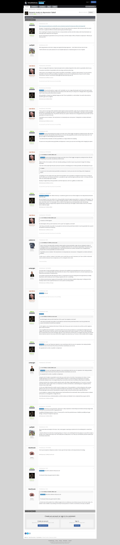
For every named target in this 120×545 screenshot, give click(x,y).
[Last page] (35, 20)
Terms (56, 540)
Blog (49, 6)
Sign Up (93, 2)
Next (32, 19)
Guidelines (34, 6)
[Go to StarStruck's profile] (32, 453)
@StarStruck (41, 470)
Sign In (87, 2)
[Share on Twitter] (28, 533)
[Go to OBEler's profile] (26, 13)
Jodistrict (32, 240)
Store (54, 6)
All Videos (42, 6)
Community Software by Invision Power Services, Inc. (60, 543)
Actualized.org (51, 540)
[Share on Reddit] (30, 533)
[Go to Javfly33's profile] (32, 51)
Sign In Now (77, 525)
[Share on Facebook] (26, 533)
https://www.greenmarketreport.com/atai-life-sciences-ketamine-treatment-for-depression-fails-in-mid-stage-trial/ (62, 26)
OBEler (52, 154)
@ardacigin (41, 293)
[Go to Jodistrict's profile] (32, 245)
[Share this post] (93, 23)
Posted (43, 23)
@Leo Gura (41, 90)
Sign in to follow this (83, 12)
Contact (70, 540)
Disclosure (65, 540)
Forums (27, 6)
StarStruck (31, 448)
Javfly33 (32, 45)
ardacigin (32, 268)
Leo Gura (53, 242)
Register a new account (43, 525)
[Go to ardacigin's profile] (32, 274)
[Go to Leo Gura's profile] (32, 71)
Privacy (60, 540)
